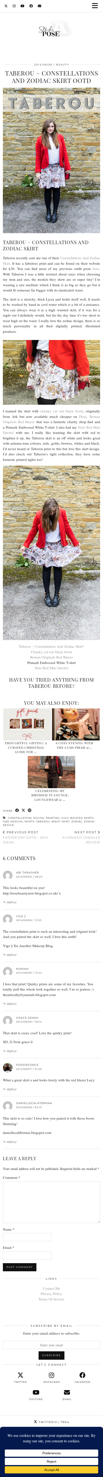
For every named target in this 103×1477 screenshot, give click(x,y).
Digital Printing (46, 817)
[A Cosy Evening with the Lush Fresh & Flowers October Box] (76, 724)
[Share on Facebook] (17, 811)
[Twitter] (6, 6)
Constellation (20, 817)
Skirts (29, 821)
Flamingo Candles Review (81, 837)
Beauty (62, 64)
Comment (11, 1177)
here (96, 268)
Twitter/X (53, 1422)
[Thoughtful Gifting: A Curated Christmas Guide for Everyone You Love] (27, 724)
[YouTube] (23, 6)
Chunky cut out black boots (51, 651)
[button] (96, 6)
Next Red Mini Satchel (51, 667)
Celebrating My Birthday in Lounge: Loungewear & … (50, 795)
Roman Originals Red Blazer (51, 657)
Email (8, 1247)
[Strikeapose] (51, 29)
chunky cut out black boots (61, 411)
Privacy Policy (51, 1293)
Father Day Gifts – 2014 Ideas (25, 837)
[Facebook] (31, 6)
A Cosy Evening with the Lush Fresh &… (74, 745)
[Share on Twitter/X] (23, 811)
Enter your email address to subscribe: (51, 1333)
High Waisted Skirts (77, 817)
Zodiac (76, 821)
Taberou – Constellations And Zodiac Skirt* (51, 646)
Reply (12, 902)
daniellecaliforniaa (34, 1103)
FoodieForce (27, 1065)
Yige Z (21, 916)
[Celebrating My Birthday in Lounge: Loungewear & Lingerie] (51, 772)
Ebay (82, 416)
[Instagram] (14, 6)
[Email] (39, 6)
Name (9, 1229)
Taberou (43, 821)
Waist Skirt (61, 821)
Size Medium (13, 821)
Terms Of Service (51, 1299)
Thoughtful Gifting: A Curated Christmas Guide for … (26, 747)
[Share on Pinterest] (30, 811)
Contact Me (51, 1288)
